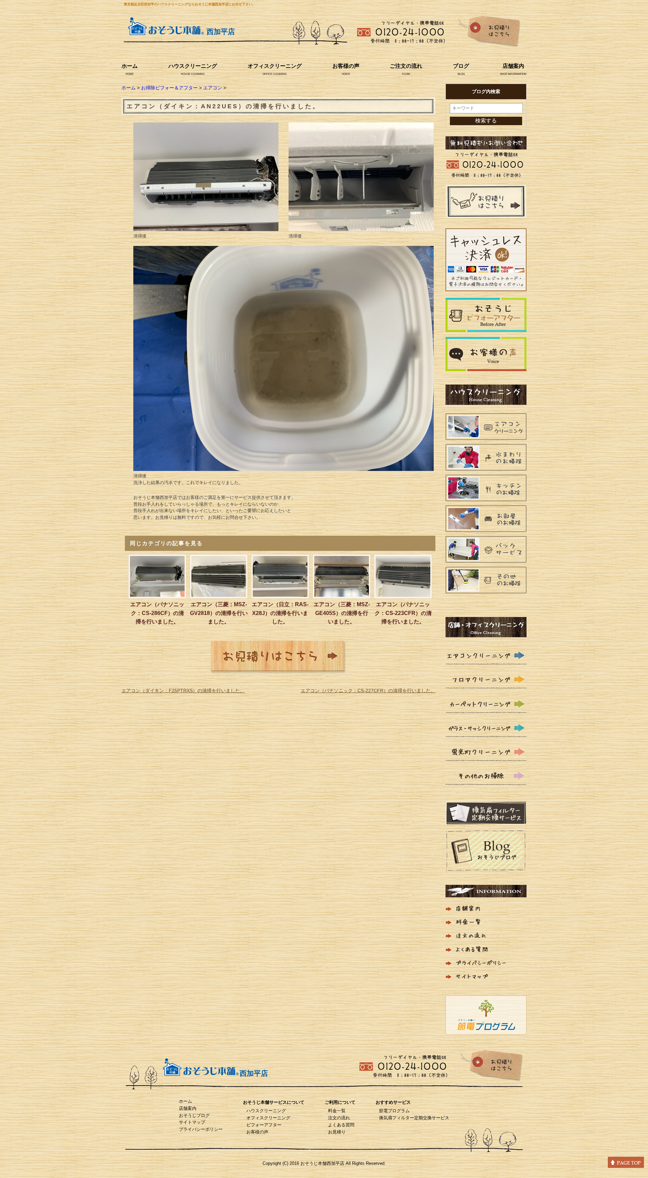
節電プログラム (394, 1110)
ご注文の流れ (406, 66)
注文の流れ (339, 1117)
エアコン (212, 87)
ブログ (461, 66)
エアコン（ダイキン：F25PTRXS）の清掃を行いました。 (183, 690)
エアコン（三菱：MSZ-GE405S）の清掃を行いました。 (342, 612)
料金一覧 (337, 1110)
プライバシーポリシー (201, 1129)
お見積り (337, 1131)
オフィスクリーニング (275, 66)
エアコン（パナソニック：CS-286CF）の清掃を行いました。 (157, 612)
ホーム (130, 66)
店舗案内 (513, 66)
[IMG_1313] (205, 226)
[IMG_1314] (361, 226)
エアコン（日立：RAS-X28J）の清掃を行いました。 (280, 612)
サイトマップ (192, 1122)
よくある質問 (341, 1124)
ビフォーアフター (263, 1124)
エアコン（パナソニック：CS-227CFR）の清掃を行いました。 (368, 690)
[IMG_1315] (283, 466)
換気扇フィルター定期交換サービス (414, 1117)
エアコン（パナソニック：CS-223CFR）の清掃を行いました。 (403, 612)
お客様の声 (345, 66)
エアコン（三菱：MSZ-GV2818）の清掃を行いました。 (219, 612)
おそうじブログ (194, 1115)
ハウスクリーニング (192, 66)
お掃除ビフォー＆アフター (169, 87)
